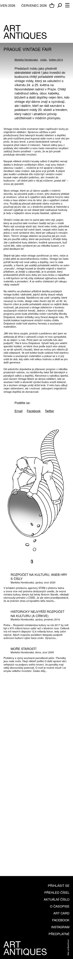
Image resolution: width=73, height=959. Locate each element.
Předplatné (59, 933)
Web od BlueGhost (68, 947)
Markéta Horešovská (26, 59)
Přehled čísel (56, 892)
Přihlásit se (58, 885)
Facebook (60, 920)
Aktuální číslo (56, 899)
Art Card (61, 913)
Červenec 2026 (34, 5)
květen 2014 (56, 59)
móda (43, 59)
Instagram (60, 927)
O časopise (59, 906)
